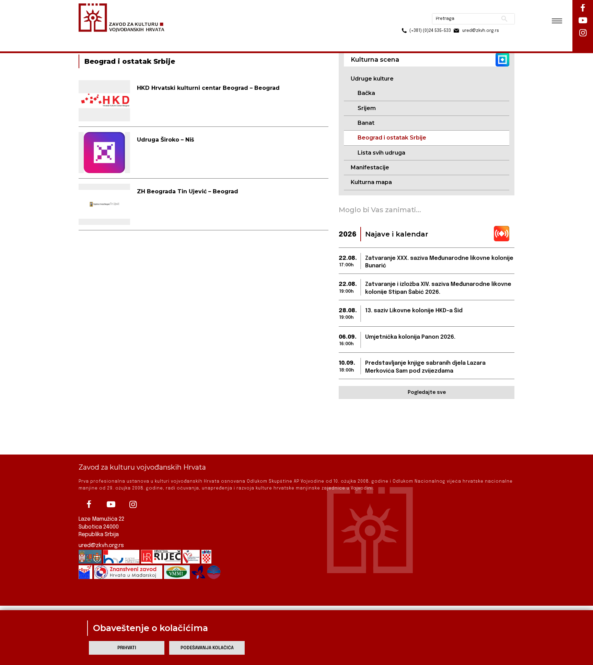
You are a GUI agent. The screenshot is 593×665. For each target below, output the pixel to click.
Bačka (366, 93)
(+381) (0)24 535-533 (404, 21)
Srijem (367, 108)
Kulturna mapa (371, 182)
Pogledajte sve (427, 392)
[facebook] (89, 504)
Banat (366, 123)
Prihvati (126, 648)
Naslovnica (91, 37)
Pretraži (478, 9)
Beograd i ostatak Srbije (392, 137)
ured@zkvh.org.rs (101, 545)
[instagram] (133, 504)
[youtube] (111, 504)
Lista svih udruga (381, 152)
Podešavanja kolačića (207, 648)
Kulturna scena (127, 37)
